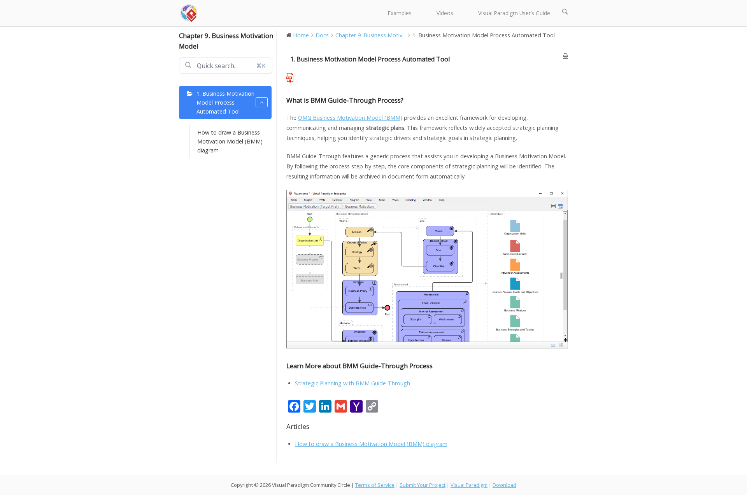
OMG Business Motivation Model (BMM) (350, 117)
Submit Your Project (422, 484)
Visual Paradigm (469, 484)
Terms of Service (375, 484)
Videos (445, 13)
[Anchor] (406, 100)
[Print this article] (565, 55)
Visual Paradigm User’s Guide (514, 13)
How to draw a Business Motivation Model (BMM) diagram (230, 141)
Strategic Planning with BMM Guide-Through (352, 383)
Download (504, 484)
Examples (400, 13)
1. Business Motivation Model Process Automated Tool (225, 102)
